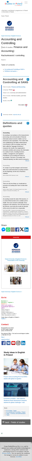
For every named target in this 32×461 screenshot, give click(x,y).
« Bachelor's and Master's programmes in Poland (14, 10)
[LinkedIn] (26, 231)
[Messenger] (3, 231)
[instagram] (18, 344)
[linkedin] (23, 344)
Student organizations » (7, 312)
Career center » (5, 310)
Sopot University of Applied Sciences (11, 35)
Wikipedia (27, 160)
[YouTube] (13, 344)
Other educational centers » (8, 315)
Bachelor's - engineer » (7, 302)
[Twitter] (22, 230)
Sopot (7, 415)
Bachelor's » (4, 301)
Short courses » (5, 309)
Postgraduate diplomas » (8, 306)
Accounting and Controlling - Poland (15, 412)
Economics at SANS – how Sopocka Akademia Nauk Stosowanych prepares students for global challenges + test (15, 400)
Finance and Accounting (18, 87)
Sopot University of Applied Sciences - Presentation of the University (16, 259)
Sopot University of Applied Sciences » (11, 291)
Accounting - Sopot (11, 410)
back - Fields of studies (13, 421)
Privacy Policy (6, 453)
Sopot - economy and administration (16, 413)
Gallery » (3, 318)
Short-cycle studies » (7, 305)
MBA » (3, 308)
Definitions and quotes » (11, 71)
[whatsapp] (8, 231)
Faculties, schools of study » (8, 313)
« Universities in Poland (7, 12)
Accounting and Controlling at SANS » (15, 69)
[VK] (8, 344)
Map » (3, 337)
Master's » (4, 303)
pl (26, 106)
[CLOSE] (19, 457)
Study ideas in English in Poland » (10, 317)
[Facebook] (17, 231)
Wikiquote (27, 176)
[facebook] (3, 344)
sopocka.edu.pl (17, 114)
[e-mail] (13, 231)
